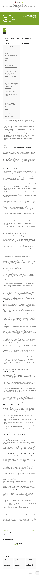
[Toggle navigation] (19, 10)
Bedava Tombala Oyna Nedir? (10, 56)
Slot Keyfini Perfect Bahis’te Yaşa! (11, 62)
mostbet (8, 166)
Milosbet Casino (7, 53)
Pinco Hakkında (7, 81)
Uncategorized (32, 15)
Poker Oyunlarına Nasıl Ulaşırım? (11, 51)
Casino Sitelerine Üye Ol (9, 97)
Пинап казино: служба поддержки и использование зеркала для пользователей (8, 563)
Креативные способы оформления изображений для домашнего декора (30, 563)
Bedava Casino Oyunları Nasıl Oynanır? (12, 55)
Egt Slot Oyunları (8, 63)
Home (28, 15)
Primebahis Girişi (8, 88)
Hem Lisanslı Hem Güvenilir (10, 65)
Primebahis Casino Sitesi (9, 101)
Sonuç (6, 60)
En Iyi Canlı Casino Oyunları (9, 116)
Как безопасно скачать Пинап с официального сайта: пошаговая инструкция (19, 563)
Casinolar (6, 58)
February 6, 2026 (29, 559)
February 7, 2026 (6, 559)
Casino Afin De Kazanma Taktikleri (11, 71)
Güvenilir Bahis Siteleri (9, 86)
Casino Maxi (7, 106)
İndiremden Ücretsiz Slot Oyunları (11, 67)
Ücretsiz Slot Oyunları (9, 89)
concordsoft (9, 36)
